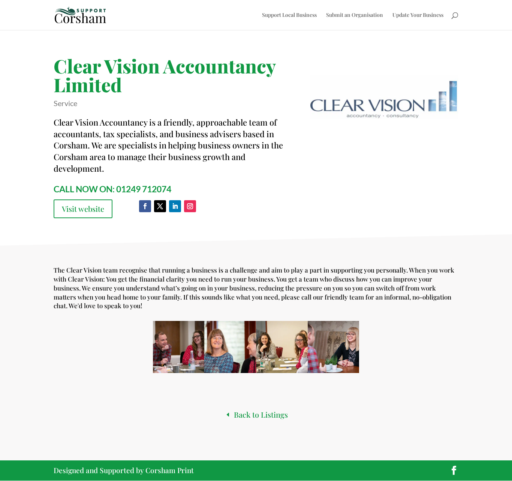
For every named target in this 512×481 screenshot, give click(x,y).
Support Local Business (289, 15)
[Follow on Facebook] (145, 206)
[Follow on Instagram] (190, 206)
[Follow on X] (160, 206)
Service (65, 103)
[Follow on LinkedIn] (175, 206)
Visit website (83, 209)
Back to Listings (261, 414)
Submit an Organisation (354, 15)
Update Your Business (417, 15)
